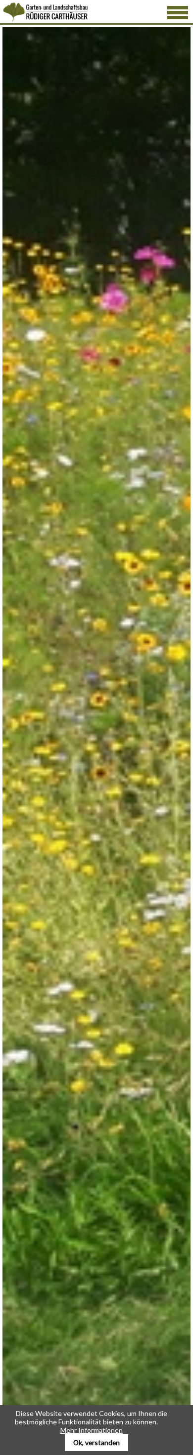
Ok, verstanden (96, 1442)
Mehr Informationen (91, 1430)
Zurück (31, 813)
